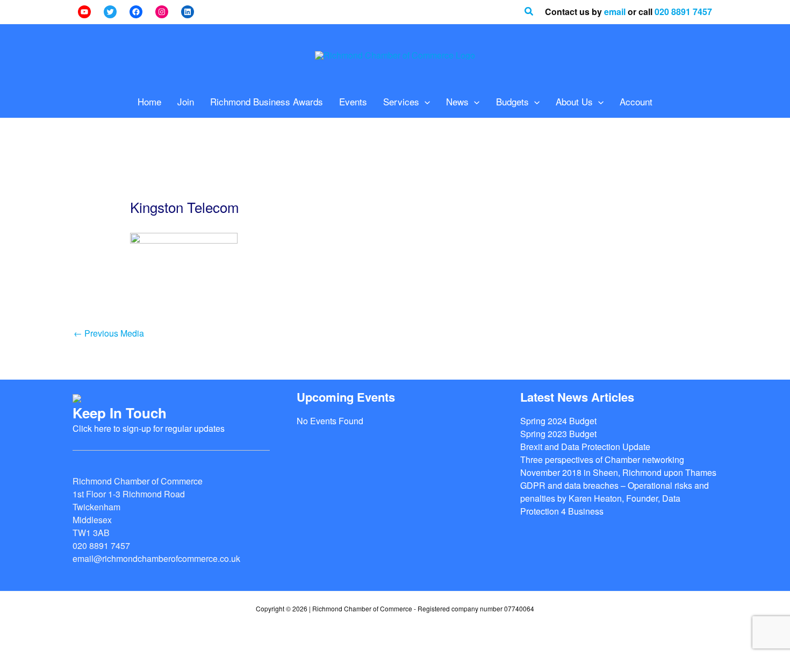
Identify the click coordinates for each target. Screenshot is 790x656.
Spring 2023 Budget (558, 433)
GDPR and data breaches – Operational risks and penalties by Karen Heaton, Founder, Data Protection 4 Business (614, 498)
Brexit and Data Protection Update (585, 446)
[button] (529, 12)
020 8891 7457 (683, 11)
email (615, 11)
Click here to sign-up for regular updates (149, 428)
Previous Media (109, 333)
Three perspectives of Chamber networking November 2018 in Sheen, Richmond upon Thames (618, 466)
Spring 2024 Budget (558, 421)
